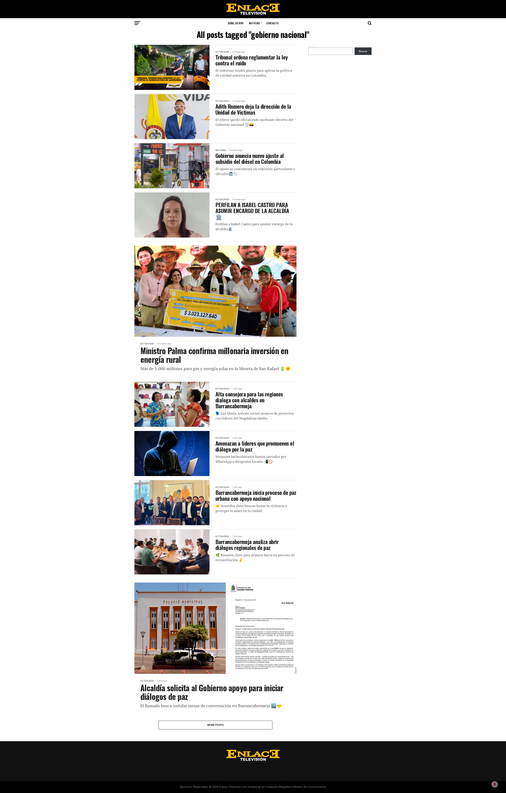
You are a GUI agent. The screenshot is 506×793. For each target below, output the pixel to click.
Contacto (272, 23)
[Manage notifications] (495, 784)
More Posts (215, 724)
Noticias (254, 23)
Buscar (312, 46)
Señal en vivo (236, 23)
